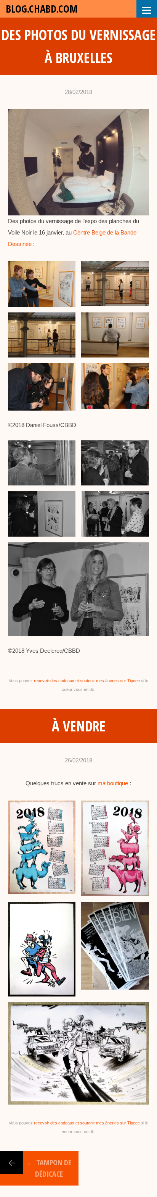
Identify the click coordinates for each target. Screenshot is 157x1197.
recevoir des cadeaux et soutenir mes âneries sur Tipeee (87, 680)
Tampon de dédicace (49, 1168)
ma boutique (113, 783)
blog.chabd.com (42, 9)
